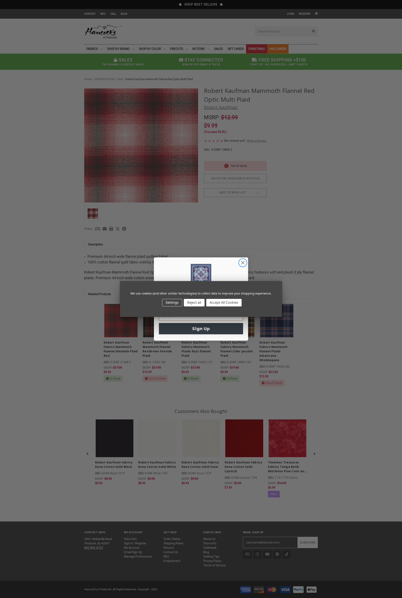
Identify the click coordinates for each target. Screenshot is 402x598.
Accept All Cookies (224, 302)
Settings (172, 302)
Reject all (194, 302)
